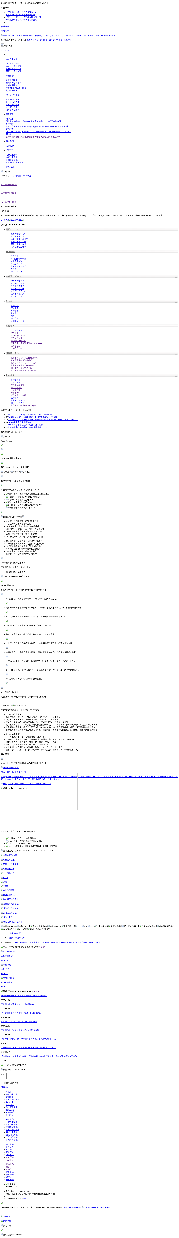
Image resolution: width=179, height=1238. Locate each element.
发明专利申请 (12, 85)
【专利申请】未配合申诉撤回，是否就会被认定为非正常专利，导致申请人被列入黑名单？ (40, 1056)
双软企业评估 (16, 330)
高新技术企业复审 (13, 66)
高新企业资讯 (12, 157)
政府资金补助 (47, 137)
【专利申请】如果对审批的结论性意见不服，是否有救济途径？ (28, 1048)
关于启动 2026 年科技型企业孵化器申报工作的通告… (31, 415)
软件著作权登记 (12, 100)
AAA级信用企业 (62, 126)
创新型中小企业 (29, 132)
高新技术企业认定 (18, 234)
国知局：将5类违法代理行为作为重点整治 (19, 1022)
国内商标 (26, 121)
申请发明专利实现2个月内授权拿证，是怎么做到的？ (24, 996)
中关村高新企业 (12, 64)
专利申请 (44, 40)
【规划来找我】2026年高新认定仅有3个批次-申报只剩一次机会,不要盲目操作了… (43, 420)
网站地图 (10, 1180)
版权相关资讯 (12, 1135)
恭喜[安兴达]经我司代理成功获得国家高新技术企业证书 (25, 777)
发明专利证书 (22, 772)
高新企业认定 (12, 229)
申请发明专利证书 (9, 772)
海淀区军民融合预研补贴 (21, 360)
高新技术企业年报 (18, 244)
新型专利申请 (35, 942)
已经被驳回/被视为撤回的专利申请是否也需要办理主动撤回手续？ (29, 1039)
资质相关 (10, 124)
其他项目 (10, 134)
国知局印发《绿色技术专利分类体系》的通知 (20, 1030)
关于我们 (10, 1144)
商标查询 (18, 121)
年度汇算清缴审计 (18, 385)
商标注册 (68, 40)
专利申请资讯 (12, 160)
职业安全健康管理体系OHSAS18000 (26, 343)
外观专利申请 (12, 80)
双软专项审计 (16, 380)
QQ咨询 (6, 1216)
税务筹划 (57, 137)
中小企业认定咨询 (13, 132)
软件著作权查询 (12, 102)
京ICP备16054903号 (72, 1207)
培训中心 (10, 1160)
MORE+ (42, 947)
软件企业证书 (16, 346)
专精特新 (10, 129)
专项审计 (15, 393)
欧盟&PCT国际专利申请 (16, 88)
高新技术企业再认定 (19, 239)
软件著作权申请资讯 (14, 162)
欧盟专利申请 (16, 261)
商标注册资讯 (12, 1132)
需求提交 (5, 31)
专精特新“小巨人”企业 (61, 132)
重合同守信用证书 (46, 126)
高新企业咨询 (33, 40)
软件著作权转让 (17, 296)
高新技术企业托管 (13, 69)
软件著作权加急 (12, 110)
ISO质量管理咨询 (18, 341)
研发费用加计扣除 (18, 395)
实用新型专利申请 (13, 83)
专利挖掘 (15, 256)
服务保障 (10, 1172)
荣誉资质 (10, 1152)
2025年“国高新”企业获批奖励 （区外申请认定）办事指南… (33, 417)
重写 (3, 1087)
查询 (25, 1199)
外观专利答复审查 (17, 938)
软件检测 (22, 126)
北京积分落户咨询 (18, 403)
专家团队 (10, 1150)
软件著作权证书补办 (19, 291)
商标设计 (43, 121)
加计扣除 (18, 137)
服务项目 (17, 176)
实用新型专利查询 (67, 942)
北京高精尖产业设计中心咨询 (23, 363)
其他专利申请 (12, 90)
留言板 (9, 1177)
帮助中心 (10, 1164)
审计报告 (36, 137)
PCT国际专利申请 (18, 259)
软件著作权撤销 (12, 107)
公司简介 (10, 1147)
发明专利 (15, 269)
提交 (7, 1087)
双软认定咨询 (12, 126)
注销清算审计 (16, 390)
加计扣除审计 (16, 388)
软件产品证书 (16, 348)
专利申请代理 (81, 942)
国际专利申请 (16, 272)
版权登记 (10, 1110)
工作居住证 (27, 137)
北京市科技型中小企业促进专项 (24, 358)
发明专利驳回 (15, 933)
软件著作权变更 (12, 105)
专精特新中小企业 (44, 132)
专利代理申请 (94, 942)
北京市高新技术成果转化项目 (23, 371)
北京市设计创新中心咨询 (21, 368)
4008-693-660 (6, 50)
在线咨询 (5, 220)
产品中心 (10, 1092)
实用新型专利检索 (50, 942)
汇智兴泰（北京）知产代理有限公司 (21, 12)
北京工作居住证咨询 (19, 400)
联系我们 (5, 26)
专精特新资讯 (12, 1140)
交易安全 (10, 1169)
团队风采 (10, 1155)
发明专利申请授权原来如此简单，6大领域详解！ (22, 1013)
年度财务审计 (16, 382)
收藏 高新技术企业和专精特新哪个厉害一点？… (28, 427)
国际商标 (10, 121)
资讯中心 (10, 1119)
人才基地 (10, 1157)
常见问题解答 (12, 1137)
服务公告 (10, 1167)
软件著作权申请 (56, 40)
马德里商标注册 (54, 121)
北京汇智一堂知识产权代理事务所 (20, 15)
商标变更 (34, 121)
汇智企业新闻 (12, 155)
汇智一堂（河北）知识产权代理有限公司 (23, 17)
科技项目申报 (12, 353)
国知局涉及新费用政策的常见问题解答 (17, 1004)
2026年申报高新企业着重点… (20, 422)
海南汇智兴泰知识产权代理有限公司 (21, 20)
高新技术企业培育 (13, 71)
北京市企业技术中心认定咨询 (23, 405)
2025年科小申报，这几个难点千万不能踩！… (27, 425)
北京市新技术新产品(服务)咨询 (24, 365)
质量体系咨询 (32, 126)
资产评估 (10, 137)
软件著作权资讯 (12, 1130)
